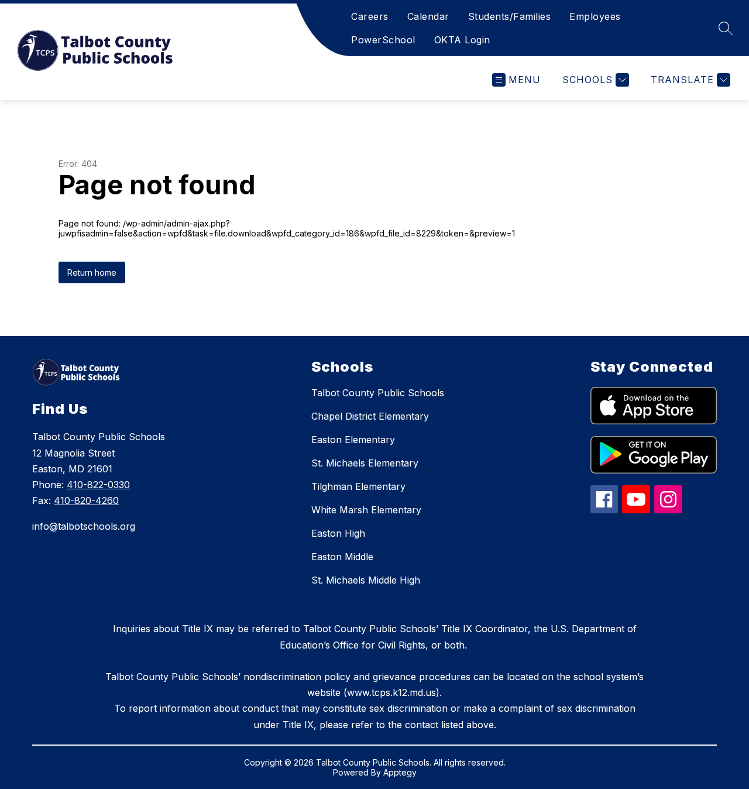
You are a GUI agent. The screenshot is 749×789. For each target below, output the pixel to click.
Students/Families (509, 16)
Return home (91, 272)
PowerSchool (383, 40)
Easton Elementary (353, 439)
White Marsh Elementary (366, 510)
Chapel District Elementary (370, 416)
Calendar (428, 16)
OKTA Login (462, 40)
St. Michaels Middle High (365, 580)
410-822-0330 (98, 484)
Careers (370, 16)
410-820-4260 (86, 500)
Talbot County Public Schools (377, 393)
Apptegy (400, 772)
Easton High (338, 533)
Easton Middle (342, 556)
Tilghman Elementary (358, 486)
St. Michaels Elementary (364, 463)
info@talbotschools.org (83, 526)
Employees (595, 16)
